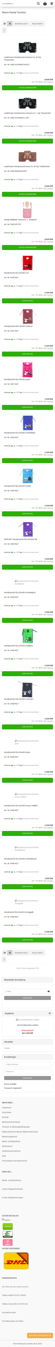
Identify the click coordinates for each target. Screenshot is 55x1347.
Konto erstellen (10, 1084)
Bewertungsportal (9, 1137)
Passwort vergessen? (13, 1088)
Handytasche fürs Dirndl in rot (16, 273)
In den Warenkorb (27, 88)
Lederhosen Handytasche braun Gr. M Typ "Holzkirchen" (27, 166)
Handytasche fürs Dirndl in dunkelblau (19, 433)
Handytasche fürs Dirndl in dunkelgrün (20, 592)
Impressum (6, 1108)
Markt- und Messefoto (11, 1141)
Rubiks (7, 1048)
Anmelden (27, 998)
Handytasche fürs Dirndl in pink (17, 379)
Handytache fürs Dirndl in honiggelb (19, 912)
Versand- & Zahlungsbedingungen (16, 1127)
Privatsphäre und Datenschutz (14, 1161)
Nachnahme (7, 1146)
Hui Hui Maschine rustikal (27, 1025)
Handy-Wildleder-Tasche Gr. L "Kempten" (20, 220)
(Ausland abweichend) (31, 73)
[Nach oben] (48, 1343)
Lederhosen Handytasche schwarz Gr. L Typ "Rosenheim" (27, 113)
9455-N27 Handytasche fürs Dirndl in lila (20, 539)
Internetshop (18, 1344)
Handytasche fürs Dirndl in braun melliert (21, 806)
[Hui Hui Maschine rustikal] (27, 1019)
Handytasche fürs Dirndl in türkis (17, 486)
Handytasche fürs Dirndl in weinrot (18, 326)
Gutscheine (6, 1112)
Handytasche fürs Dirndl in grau (17, 752)
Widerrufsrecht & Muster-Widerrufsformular (20, 1132)
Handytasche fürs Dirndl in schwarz (18, 699)
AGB (4, 1156)
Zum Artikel (27, 301)
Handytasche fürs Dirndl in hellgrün (18, 646)
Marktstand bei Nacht (11, 1122)
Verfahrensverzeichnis (11, 1151)
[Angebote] (50, 1013)
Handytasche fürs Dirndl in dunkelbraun (20, 859)
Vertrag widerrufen (40, 1335)
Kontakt (5, 1117)
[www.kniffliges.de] (6, 3)
